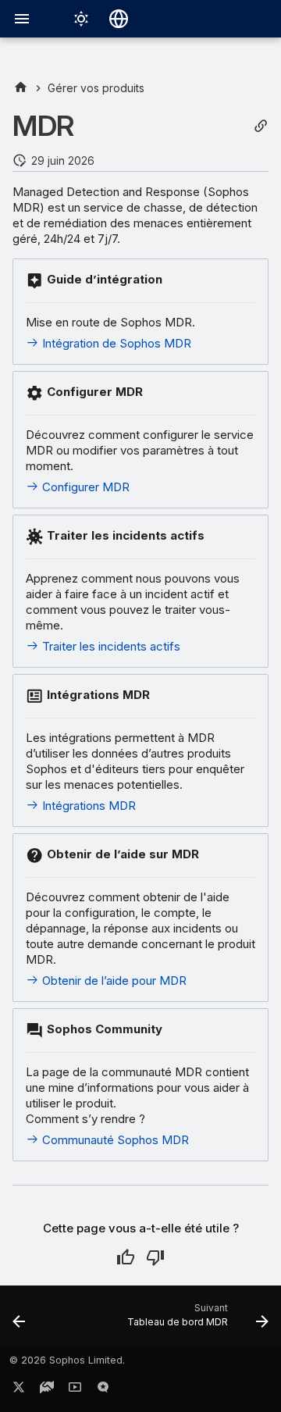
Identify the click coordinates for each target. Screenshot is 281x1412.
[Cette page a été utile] (125, 1257)
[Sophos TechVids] (74, 1390)
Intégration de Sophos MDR (115, 343)
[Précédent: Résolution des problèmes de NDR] (19, 1320)
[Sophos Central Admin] (20, 88)
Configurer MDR (84, 487)
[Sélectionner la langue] (118, 18)
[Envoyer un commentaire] (103, 1390)
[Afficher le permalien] (261, 126)
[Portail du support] (46, 1390)
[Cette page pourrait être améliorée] (155, 1257)
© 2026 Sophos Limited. (67, 1360)
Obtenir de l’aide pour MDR (113, 980)
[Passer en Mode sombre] (81, 18)
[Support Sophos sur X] (18, 1390)
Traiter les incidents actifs (109, 646)
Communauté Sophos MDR (114, 1139)
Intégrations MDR (87, 805)
